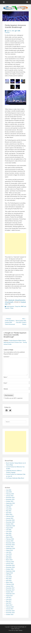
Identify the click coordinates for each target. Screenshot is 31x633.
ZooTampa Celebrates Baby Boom (15, 478)
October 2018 (9, 569)
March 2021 (9, 514)
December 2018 (10, 565)
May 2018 (8, 578)
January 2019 (9, 563)
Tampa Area (18, 306)
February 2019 (10, 561)
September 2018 (10, 571)
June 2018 (9, 576)
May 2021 (8, 510)
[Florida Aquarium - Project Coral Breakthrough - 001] (7, 81)
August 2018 (9, 573)
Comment (7, 356)
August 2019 (9, 550)
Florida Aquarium (10, 306)
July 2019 (8, 552)
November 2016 (10, 612)
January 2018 (9, 586)
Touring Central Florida (19, 627)
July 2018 (8, 574)
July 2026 (8, 490)
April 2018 (8, 580)
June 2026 (9, 492)
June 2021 (9, 509)
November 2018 (10, 567)
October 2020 (9, 524)
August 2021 (9, 505)
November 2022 (10, 497)
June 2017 (9, 599)
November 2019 (10, 544)
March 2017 (9, 605)
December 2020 (10, 520)
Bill (17, 30)
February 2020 (10, 539)
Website (6, 389)
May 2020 (8, 533)
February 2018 (10, 584)
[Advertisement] (15, 243)
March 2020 (9, 537)
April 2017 (8, 603)
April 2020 (8, 535)
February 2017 (10, 607)
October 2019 (9, 546)
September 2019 (10, 548)
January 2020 (9, 541)
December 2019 (10, 542)
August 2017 (9, 595)
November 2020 (10, 522)
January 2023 (9, 495)
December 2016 (10, 610)
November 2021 (10, 499)
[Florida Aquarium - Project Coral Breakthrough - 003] (18, 81)
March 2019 (9, 559)
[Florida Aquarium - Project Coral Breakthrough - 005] (12, 87)
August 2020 (9, 527)
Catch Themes (18, 630)
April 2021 (8, 512)
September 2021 (10, 503)
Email (5, 383)
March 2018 (9, 582)
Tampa (11, 308)
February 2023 (10, 493)
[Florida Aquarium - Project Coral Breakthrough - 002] (12, 81)
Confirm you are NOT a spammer (14, 398)
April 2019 (8, 558)
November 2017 (10, 590)
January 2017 (9, 608)
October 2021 (9, 501)
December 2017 (10, 588)
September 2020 (10, 525)
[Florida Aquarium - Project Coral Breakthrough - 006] (18, 87)
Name (6, 377)
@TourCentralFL (9, 302)
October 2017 (9, 591)
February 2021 (10, 516)
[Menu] (3, 2)
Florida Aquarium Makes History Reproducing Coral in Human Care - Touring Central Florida (15, 342)
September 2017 (10, 593)
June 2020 (9, 531)
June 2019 (9, 554)
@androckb (11, 300)
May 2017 (8, 601)
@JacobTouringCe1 (20, 300)
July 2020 (8, 529)
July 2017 (8, 597)
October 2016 (9, 614)
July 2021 (8, 507)
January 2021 (9, 518)
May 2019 (8, 556)
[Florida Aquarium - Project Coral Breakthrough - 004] (23, 81)
